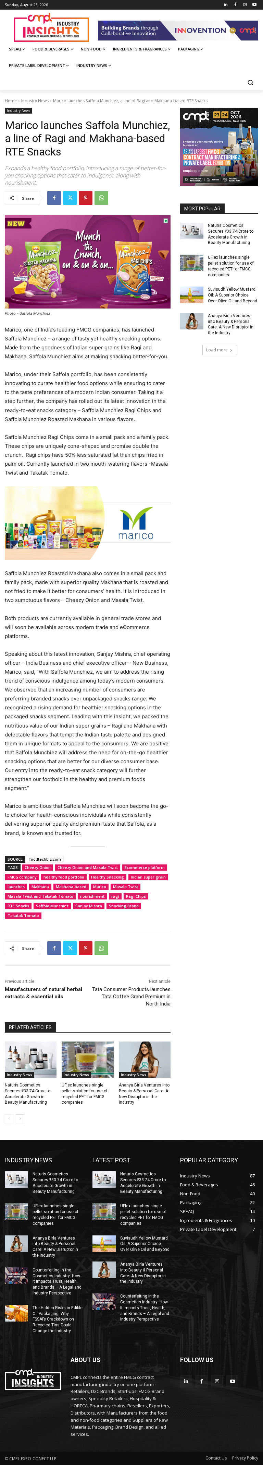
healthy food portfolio (63, 877)
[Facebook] (235, 5)
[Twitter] (70, 198)
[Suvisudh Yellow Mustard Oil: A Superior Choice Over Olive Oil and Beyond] (191, 295)
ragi (115, 896)
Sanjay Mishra (88, 905)
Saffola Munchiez (52, 905)
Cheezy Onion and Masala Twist (88, 867)
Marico (99, 886)
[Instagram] (245, 5)
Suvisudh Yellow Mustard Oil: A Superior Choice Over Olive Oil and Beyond (232, 295)
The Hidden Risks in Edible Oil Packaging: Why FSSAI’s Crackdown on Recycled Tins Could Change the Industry (58, 1319)
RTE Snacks (18, 905)
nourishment (92, 896)
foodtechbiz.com (45, 859)
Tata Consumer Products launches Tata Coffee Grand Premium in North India (131, 996)
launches (16, 886)
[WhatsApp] (101, 198)
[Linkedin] (226, 5)
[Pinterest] (85, 198)
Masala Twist (125, 886)
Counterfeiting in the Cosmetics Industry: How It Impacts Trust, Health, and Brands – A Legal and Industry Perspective (57, 1281)
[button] (250, 82)
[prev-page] (9, 1118)
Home (11, 101)
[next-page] (20, 1118)
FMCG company (22, 877)
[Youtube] (254, 5)
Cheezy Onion (38, 867)
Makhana (40, 886)
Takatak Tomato (23, 915)
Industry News (35, 101)
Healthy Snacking (107, 877)
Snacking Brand (124, 905)
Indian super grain (148, 877)
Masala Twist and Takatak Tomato (40, 896)
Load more (217, 350)
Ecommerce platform (145, 867)
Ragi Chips (136, 896)
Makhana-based (71, 886)
